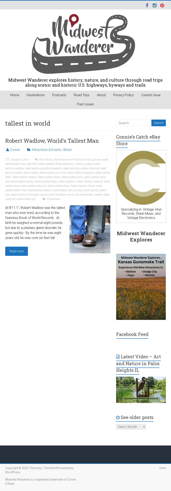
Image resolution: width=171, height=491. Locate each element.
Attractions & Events (46, 150)
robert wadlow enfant (49, 177)
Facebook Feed (132, 334)
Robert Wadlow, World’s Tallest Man (52, 140)
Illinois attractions (64, 164)
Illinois (67, 150)
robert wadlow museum (90, 181)
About (101, 95)
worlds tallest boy (25, 199)
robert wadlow (30, 172)
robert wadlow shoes (58, 185)
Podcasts (59, 95)
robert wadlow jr (67, 181)
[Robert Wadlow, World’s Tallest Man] (89, 207)
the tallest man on (65, 194)
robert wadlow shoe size (33, 185)
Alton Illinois (46, 159)
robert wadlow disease (24, 177)
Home (14, 95)
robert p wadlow (84, 164)
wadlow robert (101, 194)
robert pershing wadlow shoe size (81, 168)
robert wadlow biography (80, 172)
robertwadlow (35, 190)
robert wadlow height (46, 181)
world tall (10, 199)
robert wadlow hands (22, 181)
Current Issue (151, 95)
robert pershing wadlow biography (43, 168)
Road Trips (81, 95)
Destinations (36, 95)
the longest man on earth (40, 194)
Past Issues (85, 104)
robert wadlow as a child (53, 172)
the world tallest (84, 194)
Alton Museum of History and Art (72, 159)
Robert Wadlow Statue (83, 185)
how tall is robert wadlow (40, 164)
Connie (15, 150)
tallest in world (51, 190)
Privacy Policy (123, 95)
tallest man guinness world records (79, 190)
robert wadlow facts (72, 177)
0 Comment (53, 199)
